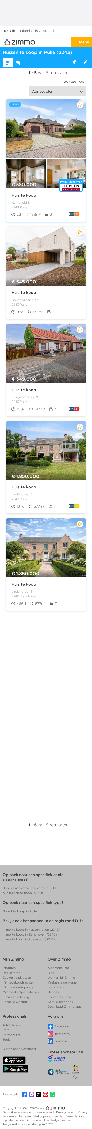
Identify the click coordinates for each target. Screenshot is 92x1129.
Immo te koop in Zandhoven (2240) (30, 934)
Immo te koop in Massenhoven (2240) (31, 929)
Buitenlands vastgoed (36, 31)
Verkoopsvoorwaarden (49, 1116)
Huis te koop (24, 195)
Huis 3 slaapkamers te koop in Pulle (29, 888)
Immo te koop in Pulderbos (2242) (29, 939)
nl (85, 31)
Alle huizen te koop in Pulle (23, 893)
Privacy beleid (66, 1112)
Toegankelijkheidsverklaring (22, 1124)
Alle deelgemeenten (58, 1120)
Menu (84, 42)
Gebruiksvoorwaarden (18, 1112)
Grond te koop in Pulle (20, 911)
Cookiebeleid (44, 1112)
